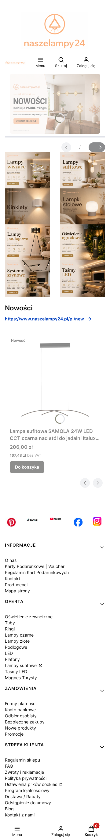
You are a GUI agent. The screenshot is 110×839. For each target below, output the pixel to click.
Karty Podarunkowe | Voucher (34, 566)
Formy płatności (20, 703)
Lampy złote (17, 641)
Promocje (14, 734)
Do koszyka (27, 466)
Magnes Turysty (21, 677)
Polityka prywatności (25, 778)
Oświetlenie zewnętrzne (29, 616)
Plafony (12, 659)
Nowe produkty (20, 727)
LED (9, 653)
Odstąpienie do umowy (28, 802)
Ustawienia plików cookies (31, 784)
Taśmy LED (16, 671)
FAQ (9, 766)
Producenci (16, 584)
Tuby (10, 622)
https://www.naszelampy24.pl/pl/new (44, 318)
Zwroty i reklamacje (24, 772)
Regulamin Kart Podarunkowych (37, 572)
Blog (9, 808)
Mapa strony (17, 590)
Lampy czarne (19, 634)
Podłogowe (16, 647)
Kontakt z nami (20, 814)
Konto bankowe (20, 709)
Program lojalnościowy (27, 790)
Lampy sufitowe (21, 665)
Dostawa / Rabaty (23, 796)
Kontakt (12, 578)
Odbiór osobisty (21, 715)
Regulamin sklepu (22, 759)
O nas (10, 560)
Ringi (10, 628)
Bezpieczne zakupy (25, 721)
